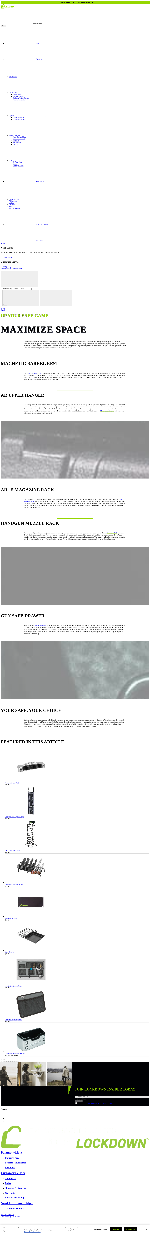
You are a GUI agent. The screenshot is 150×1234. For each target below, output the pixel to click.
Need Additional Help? (17, 1203)
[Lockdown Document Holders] (31, 1052)
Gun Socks (16, 144)
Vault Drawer (9, 952)
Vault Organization (19, 100)
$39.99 (7, 852)
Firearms (12, 205)
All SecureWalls (14, 199)
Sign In (3, 243)
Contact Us (10, 1178)
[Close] (146, 1229)
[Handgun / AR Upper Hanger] (31, 815)
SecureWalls (17, 94)
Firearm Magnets (18, 96)
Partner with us (12, 1152)
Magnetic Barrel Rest (34, 373)
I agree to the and (94, 1103)
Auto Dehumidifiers (19, 137)
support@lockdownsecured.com (11, 268)
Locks (15, 164)
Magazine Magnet (11, 918)
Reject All (116, 1229)
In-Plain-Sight (17, 162)
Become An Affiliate (15, 1162)
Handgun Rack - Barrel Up (14, 884)
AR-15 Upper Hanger (107, 411)
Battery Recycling (14, 1197)
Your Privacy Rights (100, 1229)
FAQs (8, 1183)
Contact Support (8, 257)
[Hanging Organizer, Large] (31, 984)
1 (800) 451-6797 (56, 1223)
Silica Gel (16, 141)
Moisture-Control (15, 135)
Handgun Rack (112, 533)
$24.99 (7, 785)
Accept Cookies (131, 1229)
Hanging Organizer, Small (13, 1020)
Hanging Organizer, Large (13, 986)
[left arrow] (1, 1059)
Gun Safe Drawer (40, 625)
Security (12, 160)
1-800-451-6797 (6, 266)
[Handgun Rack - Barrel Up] (31, 882)
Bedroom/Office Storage (21, 98)
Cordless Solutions (19, 119)
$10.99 (7, 920)
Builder (11, 203)
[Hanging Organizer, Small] (31, 1018)
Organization (13, 92)
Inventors (10, 1167)
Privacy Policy (107, 1103)
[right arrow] (3, 1059)
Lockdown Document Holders (15, 1053)
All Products (13, 77)
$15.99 (7, 886)
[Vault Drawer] (31, 950)
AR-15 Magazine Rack (12, 850)
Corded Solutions (18, 117)
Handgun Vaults (18, 166)
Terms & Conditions (92, 1103)
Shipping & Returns (15, 1188)
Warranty (10, 1193)
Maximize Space (44, 329)
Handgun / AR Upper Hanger (14, 817)
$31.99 (7, 954)
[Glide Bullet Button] (1, 1061)
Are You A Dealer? (15, 208)
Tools (11, 206)
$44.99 (7, 818)
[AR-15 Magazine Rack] (31, 849)
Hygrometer (17, 142)
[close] (56, 298)
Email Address (81, 1099)
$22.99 (7, 1021)
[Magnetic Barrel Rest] (31, 781)
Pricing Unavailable (11, 1055)
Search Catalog (7, 288)
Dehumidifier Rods (19, 139)
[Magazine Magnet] (31, 916)
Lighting (12, 116)
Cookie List (37, 1232)
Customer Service (13, 1173)
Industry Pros (12, 1158)
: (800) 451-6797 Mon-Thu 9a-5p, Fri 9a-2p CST (11, 1215)
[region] (75, 1229)
